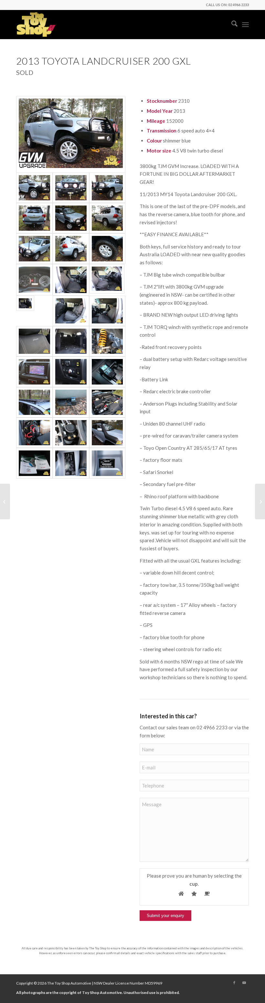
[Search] (231, 24)
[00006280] (71, 341)
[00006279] (34, 311)
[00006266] (71, 188)
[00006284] (34, 463)
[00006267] (107, 402)
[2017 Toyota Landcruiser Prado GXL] (5, 501)
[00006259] (34, 402)
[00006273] (107, 371)
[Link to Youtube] (244, 982)
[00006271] (34, 280)
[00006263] (107, 218)
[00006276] (34, 341)
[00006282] (107, 311)
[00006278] (107, 463)
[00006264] (107, 188)
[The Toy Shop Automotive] (36, 24)
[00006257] (107, 248)
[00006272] (34, 371)
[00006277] (71, 280)
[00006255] (70, 134)
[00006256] (71, 218)
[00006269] (71, 432)
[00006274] (71, 371)
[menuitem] (231, 24)
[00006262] (34, 218)
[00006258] (107, 341)
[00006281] (71, 311)
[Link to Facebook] (234, 982)
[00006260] (71, 248)
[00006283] (71, 463)
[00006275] (107, 280)
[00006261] (71, 402)
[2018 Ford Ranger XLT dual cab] (260, 501)
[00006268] (34, 432)
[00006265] (34, 248)
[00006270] (107, 432)
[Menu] (245, 24)
